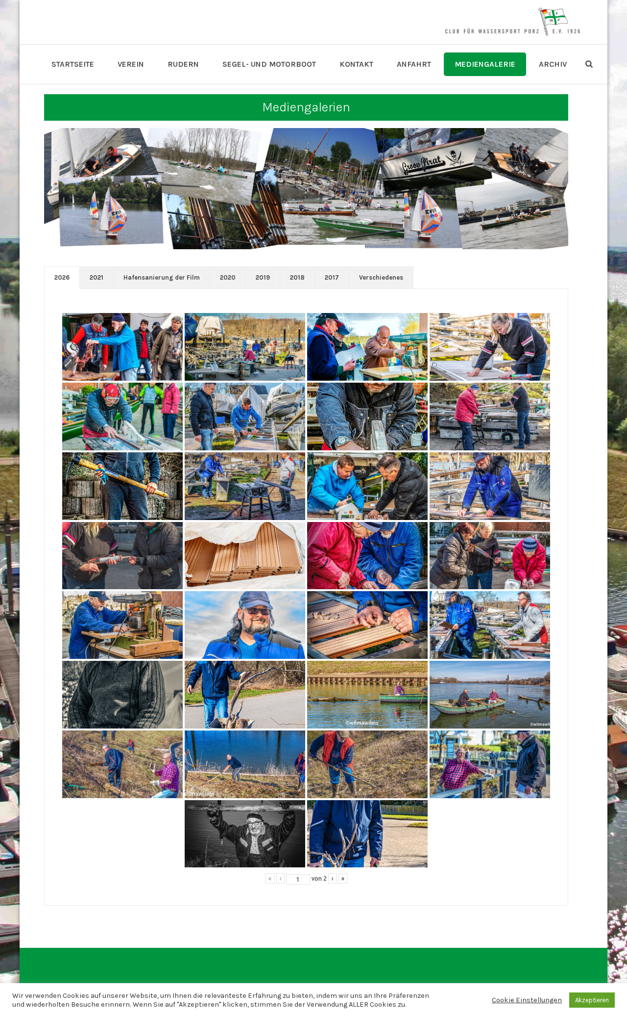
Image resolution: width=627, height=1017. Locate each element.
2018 (297, 277)
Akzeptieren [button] (592, 1000)
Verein (131, 64)
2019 (263, 277)
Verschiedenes (381, 277)
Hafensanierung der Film (161, 277)
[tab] (62, 277)
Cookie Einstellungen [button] (527, 1000)
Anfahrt (414, 64)
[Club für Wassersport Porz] (512, 22)
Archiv (553, 64)
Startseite (72, 64)
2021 (96, 277)
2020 (228, 277)
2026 (62, 277)
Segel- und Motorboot (269, 64)
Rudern (183, 64)
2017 (332, 277)
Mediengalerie (485, 64)
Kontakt (356, 64)
